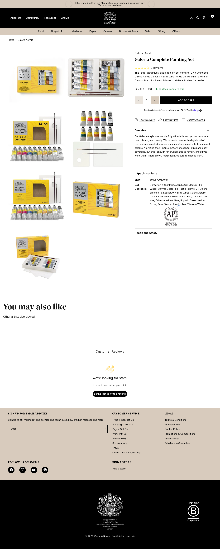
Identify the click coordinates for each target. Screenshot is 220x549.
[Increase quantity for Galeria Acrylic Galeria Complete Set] (155, 100)
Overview (141, 130)
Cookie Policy (172, 429)
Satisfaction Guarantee (177, 443)
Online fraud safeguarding (126, 452)
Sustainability (119, 443)
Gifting (161, 31)
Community (32, 17)
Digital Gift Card (121, 429)
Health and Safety (146, 232)
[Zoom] (60, 58)
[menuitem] (16, 17)
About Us (15, 17)
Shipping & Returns (122, 424)
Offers (176, 31)
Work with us (119, 433)
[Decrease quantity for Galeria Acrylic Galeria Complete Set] (139, 100)
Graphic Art (57, 31)
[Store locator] (204, 17)
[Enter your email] (104, 429)
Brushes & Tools (128, 31)
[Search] (198, 17)
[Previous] (69, 4)
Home (11, 39)
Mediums (77, 31)
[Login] (191, 17)
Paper (92, 31)
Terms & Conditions (176, 419)
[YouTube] (34, 470)
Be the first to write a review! (110, 393)
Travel (115, 447)
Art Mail (65, 17)
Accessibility (119, 438)
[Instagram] (22, 470)
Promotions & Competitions (180, 433)
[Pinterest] (45, 470)
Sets (147, 31)
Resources (50, 17)
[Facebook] (11, 470)
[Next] (151, 4)
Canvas (107, 31)
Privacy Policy (172, 424)
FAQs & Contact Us (123, 419)
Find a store (119, 468)
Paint (41, 31)
